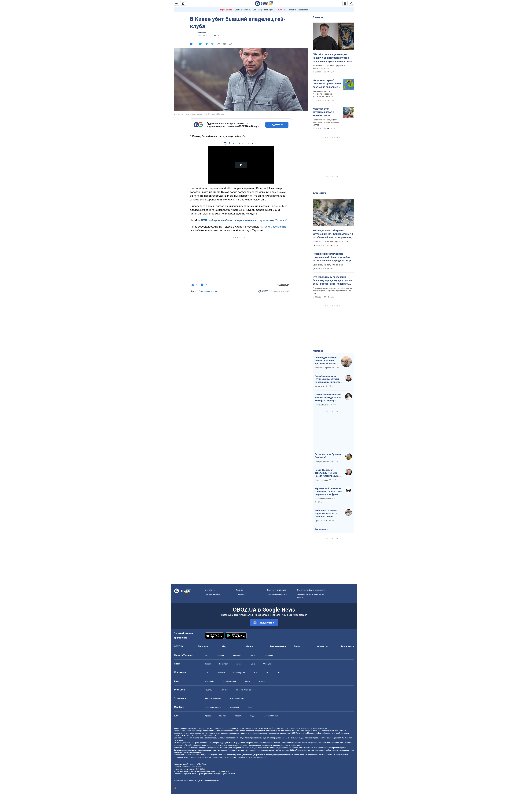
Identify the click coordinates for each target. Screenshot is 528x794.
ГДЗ (206, 672)
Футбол (208, 664)
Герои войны (226, 10)
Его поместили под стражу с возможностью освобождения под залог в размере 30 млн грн (332, 290)
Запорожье (237, 655)
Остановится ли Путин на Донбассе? (328, 456)
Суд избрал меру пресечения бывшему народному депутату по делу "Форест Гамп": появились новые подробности (332, 280)
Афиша (208, 716)
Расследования (278, 646)
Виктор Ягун (319, 386)
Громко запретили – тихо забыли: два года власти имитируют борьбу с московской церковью (328, 397)
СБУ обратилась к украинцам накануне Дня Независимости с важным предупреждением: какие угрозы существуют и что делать (333, 58)
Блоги (297, 646)
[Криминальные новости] (263, 292)
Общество (322, 646)
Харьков (220, 655)
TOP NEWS (319, 193)
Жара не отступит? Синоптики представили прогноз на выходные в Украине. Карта (327, 84)
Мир (224, 646)
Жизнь (249, 646)
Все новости (347, 646)
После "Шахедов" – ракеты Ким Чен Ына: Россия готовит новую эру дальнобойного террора (328, 473)
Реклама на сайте (212, 594)
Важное (318, 17)
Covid (250, 707)
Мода (252, 716)
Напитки (224, 690)
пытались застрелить (273, 226)
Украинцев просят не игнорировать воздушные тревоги (329, 66)
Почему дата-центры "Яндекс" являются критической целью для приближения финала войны (326, 360)
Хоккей (240, 664)
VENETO (281, 10)
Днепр (253, 655)
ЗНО (267, 672)
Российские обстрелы (298, 10)
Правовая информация (276, 590)
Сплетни (222, 716)
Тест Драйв (209, 681)
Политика (203, 646)
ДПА (255, 672)
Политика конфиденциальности (311, 590)
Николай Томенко (322, 405)
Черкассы (268, 655)
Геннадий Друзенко (322, 462)
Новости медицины (213, 707)
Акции (247, 681)
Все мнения (320, 529)
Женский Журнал (270, 716)
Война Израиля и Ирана (264, 10)
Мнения (318, 351)
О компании (210, 590)
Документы (240, 594)
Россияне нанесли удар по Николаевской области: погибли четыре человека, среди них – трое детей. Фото (333, 257)
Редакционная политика (208, 291)
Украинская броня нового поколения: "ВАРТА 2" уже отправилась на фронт (328, 491)
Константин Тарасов (323, 368)
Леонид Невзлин (321, 480)
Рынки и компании (213, 698)
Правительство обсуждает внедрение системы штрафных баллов (326, 122)
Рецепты (208, 690)
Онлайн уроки (239, 672)
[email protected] (205, 774)
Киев (207, 655)
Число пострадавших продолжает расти (331, 241)
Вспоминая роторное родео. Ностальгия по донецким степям (326, 513)
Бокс (253, 664)
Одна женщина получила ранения (328, 265)
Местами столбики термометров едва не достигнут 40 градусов (323, 94)
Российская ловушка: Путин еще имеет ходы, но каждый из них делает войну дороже (328, 379)
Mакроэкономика (236, 698)
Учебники (221, 672)
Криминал (202, 32)
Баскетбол (223, 664)
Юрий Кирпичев (321, 521)
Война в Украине (242, 10)
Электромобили (229, 681)
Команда (239, 590)
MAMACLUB (234, 707)
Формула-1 (267, 664)
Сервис (261, 681)
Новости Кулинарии (244, 690)
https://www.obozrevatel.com (265, 728)
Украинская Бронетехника (325, 498)
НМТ (279, 672)
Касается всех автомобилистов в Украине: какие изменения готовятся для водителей (325, 112)
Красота (238, 716)
